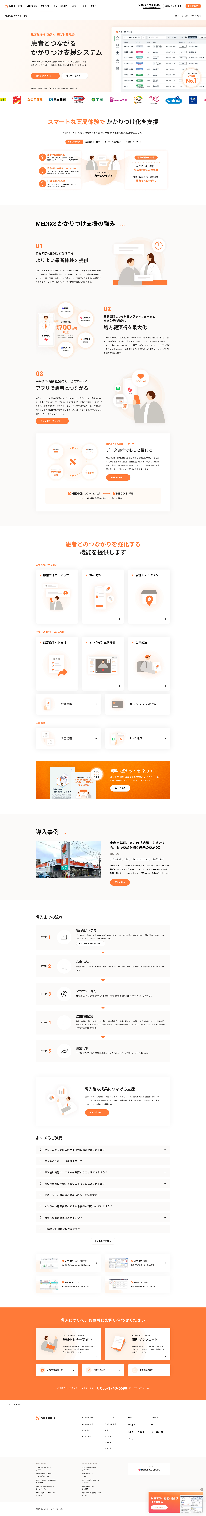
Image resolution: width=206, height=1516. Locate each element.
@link (86, 1495)
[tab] (74, 142)
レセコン (108, 1436)
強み (177, 16)
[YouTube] (157, 1432)
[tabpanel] (103, 170)
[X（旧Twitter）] (152, 1432)
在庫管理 (108, 1442)
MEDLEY (40, 1482)
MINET (86, 1489)
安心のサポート (87, 1430)
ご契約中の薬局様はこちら (151, 8)
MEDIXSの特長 (87, 1424)
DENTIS (86, 1482)
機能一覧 (108, 1448)
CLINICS (86, 1470)
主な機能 (185, 16)
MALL (85, 1476)
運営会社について (42, 1509)
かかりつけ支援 (110, 1424)
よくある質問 (86, 1436)
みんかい (40, 1495)
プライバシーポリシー (59, 1509)
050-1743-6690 (150, 4)
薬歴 (106, 1430)
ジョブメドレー (43, 1489)
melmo (40, 1470)
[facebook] (162, 1432)
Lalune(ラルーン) (43, 1476)
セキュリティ (196, 16)
